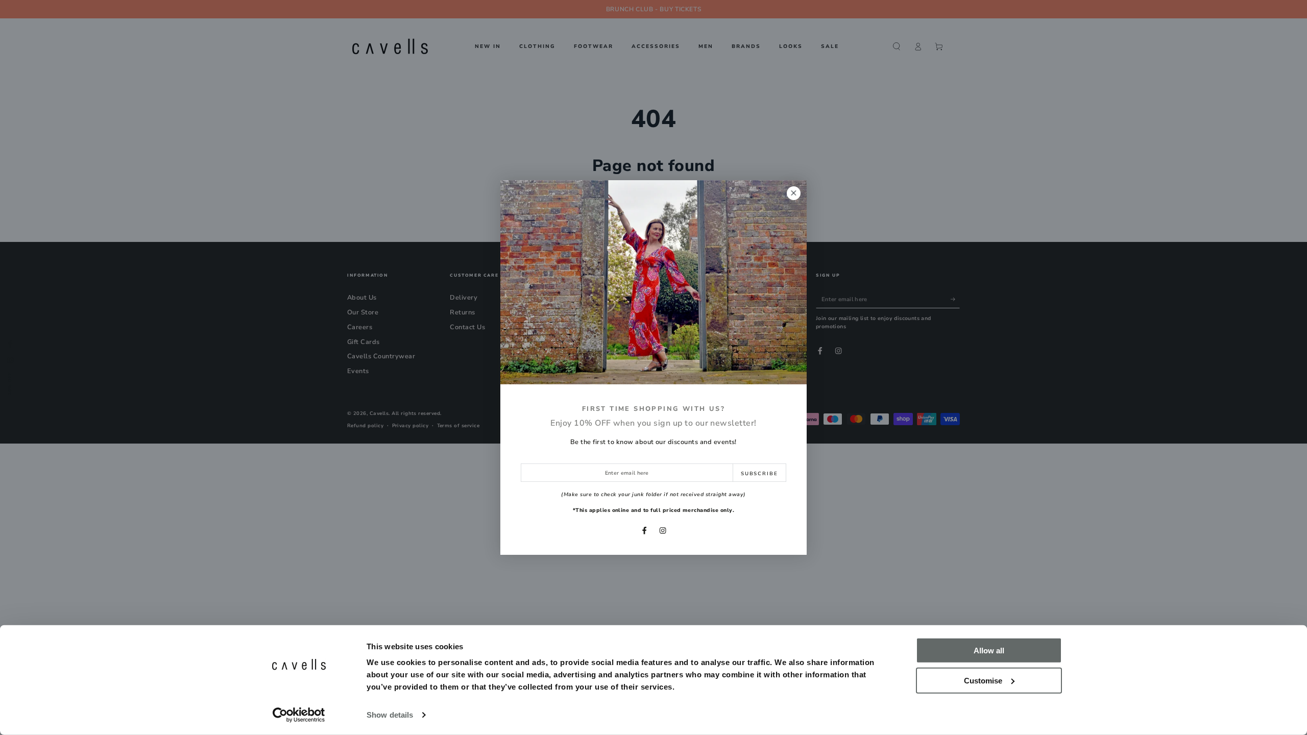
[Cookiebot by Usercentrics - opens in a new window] (299, 715)
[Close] (794, 193)
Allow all (989, 650)
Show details (390, 714)
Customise (983, 680)
